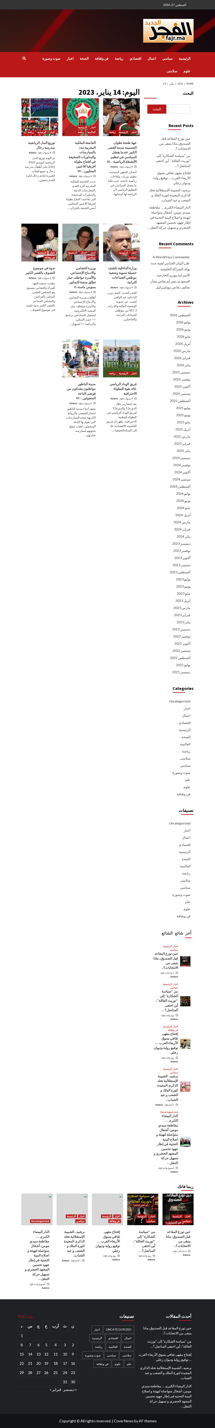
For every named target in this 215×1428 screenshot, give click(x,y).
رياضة (119, 58)
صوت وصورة (51, 58)
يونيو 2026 (183, 329)
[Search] (24, 58)
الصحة (84, 58)
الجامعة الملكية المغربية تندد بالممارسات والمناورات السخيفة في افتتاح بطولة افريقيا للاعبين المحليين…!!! (82, 156)
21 (30, 1363)
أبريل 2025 (182, 429)
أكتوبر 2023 (182, 558)
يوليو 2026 (183, 322)
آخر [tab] (188, 933)
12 (46, 1354)
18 (55, 1363)
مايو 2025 (183, 422)
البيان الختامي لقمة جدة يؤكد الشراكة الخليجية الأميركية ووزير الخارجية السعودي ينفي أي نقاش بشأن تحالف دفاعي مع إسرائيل (170, 275)
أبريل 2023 (182, 600)
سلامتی (172, 71)
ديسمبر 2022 (181, 629)
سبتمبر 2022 (181, 650)
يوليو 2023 (183, 579)
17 (65, 1363)
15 (22, 1354)
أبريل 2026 (182, 343)
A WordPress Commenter (171, 257)
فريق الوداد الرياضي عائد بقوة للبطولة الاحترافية (123, 388)
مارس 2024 (181, 522)
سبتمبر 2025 (181, 393)
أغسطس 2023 (180, 572)
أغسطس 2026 (180, 315)
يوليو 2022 (183, 665)
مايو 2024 (183, 508)
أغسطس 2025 (180, 401)
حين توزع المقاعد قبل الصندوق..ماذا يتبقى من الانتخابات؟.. (174, 143)
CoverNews (124, 1421)
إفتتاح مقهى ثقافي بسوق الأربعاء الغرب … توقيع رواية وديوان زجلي (171, 178)
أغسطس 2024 (180, 486)
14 (30, 1354)
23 (73, 1372)
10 (65, 1354)
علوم (187, 71)
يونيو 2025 (183, 415)
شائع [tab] (179, 933)
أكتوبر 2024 (182, 472)
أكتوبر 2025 (182, 386)
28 (30, 1372)
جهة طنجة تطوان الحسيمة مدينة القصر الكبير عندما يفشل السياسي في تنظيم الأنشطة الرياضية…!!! (122, 152)
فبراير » (55, 1389)
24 (65, 1372)
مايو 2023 (183, 593)
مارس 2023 (181, 608)
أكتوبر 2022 (182, 643)
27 (38, 1372)
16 (73, 1363)
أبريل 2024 (182, 515)
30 (73, 1381)
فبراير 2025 (182, 443)
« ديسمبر (70, 1389)
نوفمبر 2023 (181, 551)
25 (55, 1372)
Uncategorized (179, 701)
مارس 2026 (181, 351)
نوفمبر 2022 (181, 636)
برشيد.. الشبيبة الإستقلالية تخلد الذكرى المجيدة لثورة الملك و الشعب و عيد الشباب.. (169, 195)
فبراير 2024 (182, 529)
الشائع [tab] (167, 933)
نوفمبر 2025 (181, 379)
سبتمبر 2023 (181, 565)
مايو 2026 (183, 336)
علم (187, 780)
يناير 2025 (183, 451)
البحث (188, 93)
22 (22, 1363)
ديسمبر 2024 (181, 458)
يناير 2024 (183, 536)
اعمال (152, 58)
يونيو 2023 (183, 586)
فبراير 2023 (182, 615)
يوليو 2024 (183, 493)
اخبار (70, 58)
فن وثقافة (102, 58)
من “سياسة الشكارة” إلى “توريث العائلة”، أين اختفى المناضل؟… (173, 161)
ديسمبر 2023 (181, 543)
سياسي (167, 58)
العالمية (92, 132)
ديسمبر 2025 (181, 372)
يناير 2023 (183, 622)
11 (55, 1354)
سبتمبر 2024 (181, 479)
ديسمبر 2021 (181, 672)
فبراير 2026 (182, 358)
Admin (114, 166)
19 (46, 1363)
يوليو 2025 (183, 408)
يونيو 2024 (183, 501)
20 (38, 1363)
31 (65, 1381)
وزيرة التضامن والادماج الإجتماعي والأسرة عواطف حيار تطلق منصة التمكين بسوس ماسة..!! (81, 277)
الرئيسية (184, 58)
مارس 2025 (181, 436)
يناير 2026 (183, 365)
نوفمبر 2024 (181, 465)
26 (46, 1372)
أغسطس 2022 (180, 658)
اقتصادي (135, 58)
